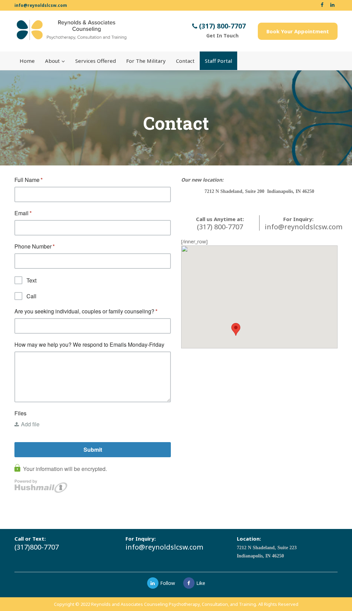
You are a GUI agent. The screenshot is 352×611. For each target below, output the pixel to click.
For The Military (146, 60)
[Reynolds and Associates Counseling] (71, 30)
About (52, 60)
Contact (185, 60)
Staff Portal (218, 60)
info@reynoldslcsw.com (40, 5)
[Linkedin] (152, 583)
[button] (236, 329)
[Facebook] (189, 583)
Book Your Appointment (297, 31)
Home (27, 60)
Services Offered (95, 60)
